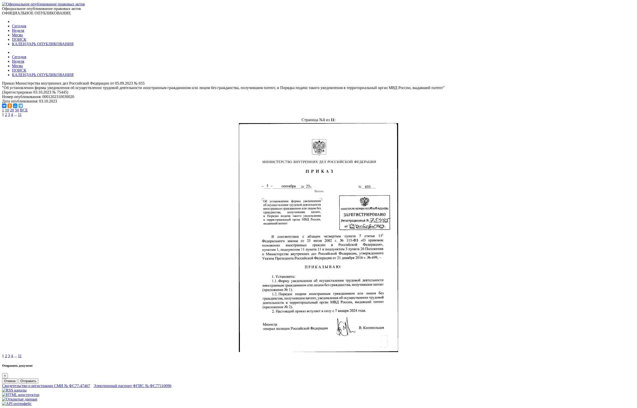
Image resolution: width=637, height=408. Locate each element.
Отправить (28, 381)
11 (20, 114)
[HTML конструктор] (20, 395)
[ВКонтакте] (4, 105)
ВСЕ (24, 110)
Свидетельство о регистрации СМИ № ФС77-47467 (46, 386)
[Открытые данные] (19, 399)
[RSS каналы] (14, 390)
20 (12, 110)
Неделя (18, 30)
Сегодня (19, 26)
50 (17, 110)
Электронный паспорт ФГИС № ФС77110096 (132, 386)
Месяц (17, 35)
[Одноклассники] (9, 105)
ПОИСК (19, 39)
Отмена (9, 381)
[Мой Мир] (15, 105)
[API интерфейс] (17, 404)
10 (7, 110)
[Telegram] (20, 105)
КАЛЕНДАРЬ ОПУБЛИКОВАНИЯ (43, 44)
